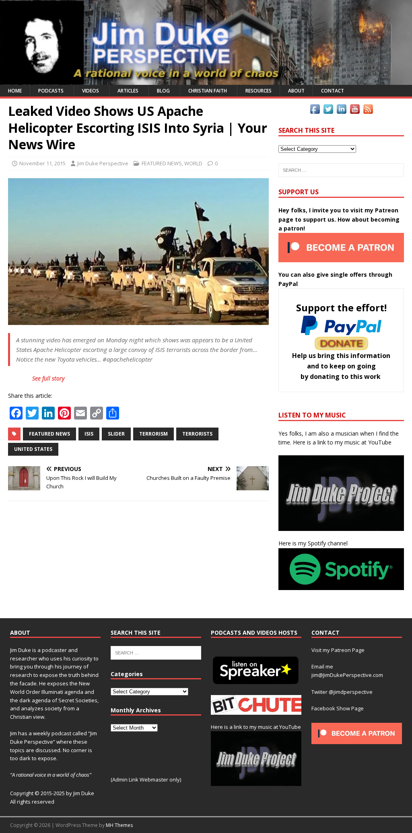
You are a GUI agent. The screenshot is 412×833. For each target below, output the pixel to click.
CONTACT (332, 90)
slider (116, 433)
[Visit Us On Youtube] (354, 111)
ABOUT (296, 90)
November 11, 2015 (42, 163)
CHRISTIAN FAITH (207, 90)
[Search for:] (341, 170)
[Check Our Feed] (368, 111)
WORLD (193, 163)
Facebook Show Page (337, 708)
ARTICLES (127, 90)
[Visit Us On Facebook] (314, 111)
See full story (48, 378)
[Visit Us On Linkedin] (341, 111)
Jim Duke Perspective (102, 163)
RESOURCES (258, 90)
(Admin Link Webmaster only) (146, 779)
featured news (49, 433)
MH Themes (119, 825)
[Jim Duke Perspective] (206, 80)
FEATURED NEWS (162, 163)
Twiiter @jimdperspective (342, 691)
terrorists (197, 433)
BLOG (163, 90)
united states (33, 449)
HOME (15, 90)
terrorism (153, 433)
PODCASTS (51, 90)
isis (88, 433)
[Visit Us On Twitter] (328, 111)
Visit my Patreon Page (338, 650)
